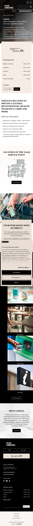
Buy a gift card (15, 456)
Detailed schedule (7, 499)
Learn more (16, 430)
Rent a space (23, 450)
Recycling (20, 363)
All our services (16, 398)
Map (10, 450)
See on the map (16, 182)
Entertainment (20, 305)
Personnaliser (15, 277)
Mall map (14, 11)
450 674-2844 (8, 89)
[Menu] (30, 6)
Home (4, 15)
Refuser (16, 282)
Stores (8, 15)
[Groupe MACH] (26, 506)
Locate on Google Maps (8, 474)
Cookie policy (16, 515)
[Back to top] (30, 523)
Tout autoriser (16, 272)
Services (20, 392)
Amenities (20, 334)
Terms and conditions (16, 518)
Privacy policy (16, 513)
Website (17, 89)
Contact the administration (9, 472)
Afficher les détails (23, 267)
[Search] (28, 3)
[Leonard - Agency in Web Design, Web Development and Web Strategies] (18, 524)
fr (31, 2)
